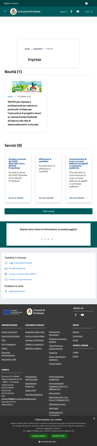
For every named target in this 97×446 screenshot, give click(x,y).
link (72, 431)
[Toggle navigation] (5, 11)
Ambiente (53, 352)
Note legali (53, 408)
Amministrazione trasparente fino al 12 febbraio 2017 (58, 386)
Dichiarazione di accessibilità (56, 414)
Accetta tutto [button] (38, 436)
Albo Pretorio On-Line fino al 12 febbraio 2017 (59, 399)
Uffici (4, 340)
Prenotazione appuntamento (31, 378)
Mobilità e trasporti (33, 348)
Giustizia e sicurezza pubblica (57, 340)
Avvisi (10, 96)
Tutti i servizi (48, 211)
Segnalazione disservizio (31, 385)
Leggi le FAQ (30, 390)
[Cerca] (91, 11)
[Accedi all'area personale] (86, 3)
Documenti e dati (9, 359)
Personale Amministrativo (8, 354)
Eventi (75, 356)
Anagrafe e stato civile (34, 331)
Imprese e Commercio (34, 340)
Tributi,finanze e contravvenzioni (56, 347)
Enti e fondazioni (9, 344)
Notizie (76, 331)
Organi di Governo (9, 331)
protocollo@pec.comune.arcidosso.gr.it (19, 398)
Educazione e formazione (54, 333)
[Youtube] (76, 11)
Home (27, 48)
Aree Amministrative (10, 336)
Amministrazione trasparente (56, 378)
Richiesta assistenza (34, 394)
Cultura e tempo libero (34, 336)
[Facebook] (70, 11)
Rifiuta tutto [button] (59, 436)
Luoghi (76, 352)
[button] (48, 441)
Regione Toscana (11, 3)
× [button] (94, 419)
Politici (4, 348)
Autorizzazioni (55, 363)
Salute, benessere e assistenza (57, 358)
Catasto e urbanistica (34, 344)
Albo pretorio (54, 393)
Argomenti (38, 48)
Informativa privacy (57, 404)
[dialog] (48, 431)
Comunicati (77, 336)
